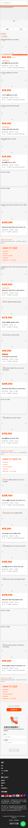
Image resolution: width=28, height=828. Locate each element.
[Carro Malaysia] (6, 796)
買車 (2, 765)
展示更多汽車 (14, 709)
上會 (2, 773)
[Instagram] (13, 823)
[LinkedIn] (17, 823)
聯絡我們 (3, 783)
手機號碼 (6, 740)
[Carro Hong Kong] (21, 796)
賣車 (2, 768)
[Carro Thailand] (14, 796)
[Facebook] (10, 823)
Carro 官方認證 (4, 770)
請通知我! (14, 750)
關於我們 (3, 780)
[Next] (26, 47)
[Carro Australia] (25, 796)
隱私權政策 (16, 820)
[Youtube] (15, 823)
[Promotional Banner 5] (14, 13)
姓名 (5, 734)
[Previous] (2, 47)
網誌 (2, 785)
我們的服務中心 (4, 788)
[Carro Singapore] (2, 796)
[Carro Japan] (17, 796)
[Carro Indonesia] (10, 796)
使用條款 (11, 820)
